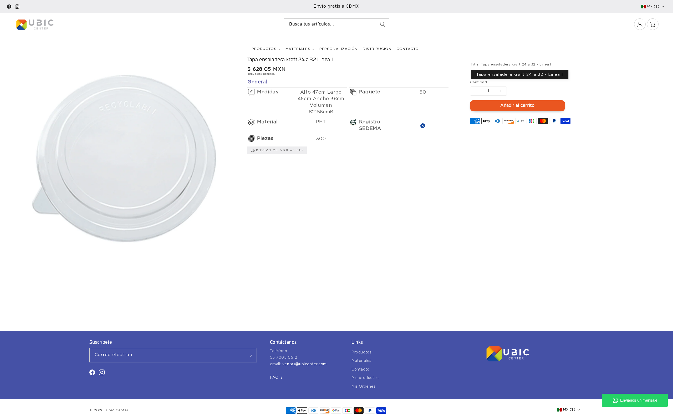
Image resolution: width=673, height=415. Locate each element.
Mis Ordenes (363, 386)
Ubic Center (117, 410)
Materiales (297, 48)
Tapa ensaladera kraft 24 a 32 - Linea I (519, 74)
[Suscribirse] (251, 355)
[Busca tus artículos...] (382, 24)
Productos (264, 48)
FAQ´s (276, 377)
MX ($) (653, 6)
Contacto (360, 369)
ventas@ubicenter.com (304, 364)
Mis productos (365, 377)
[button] (653, 24)
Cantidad (478, 82)
